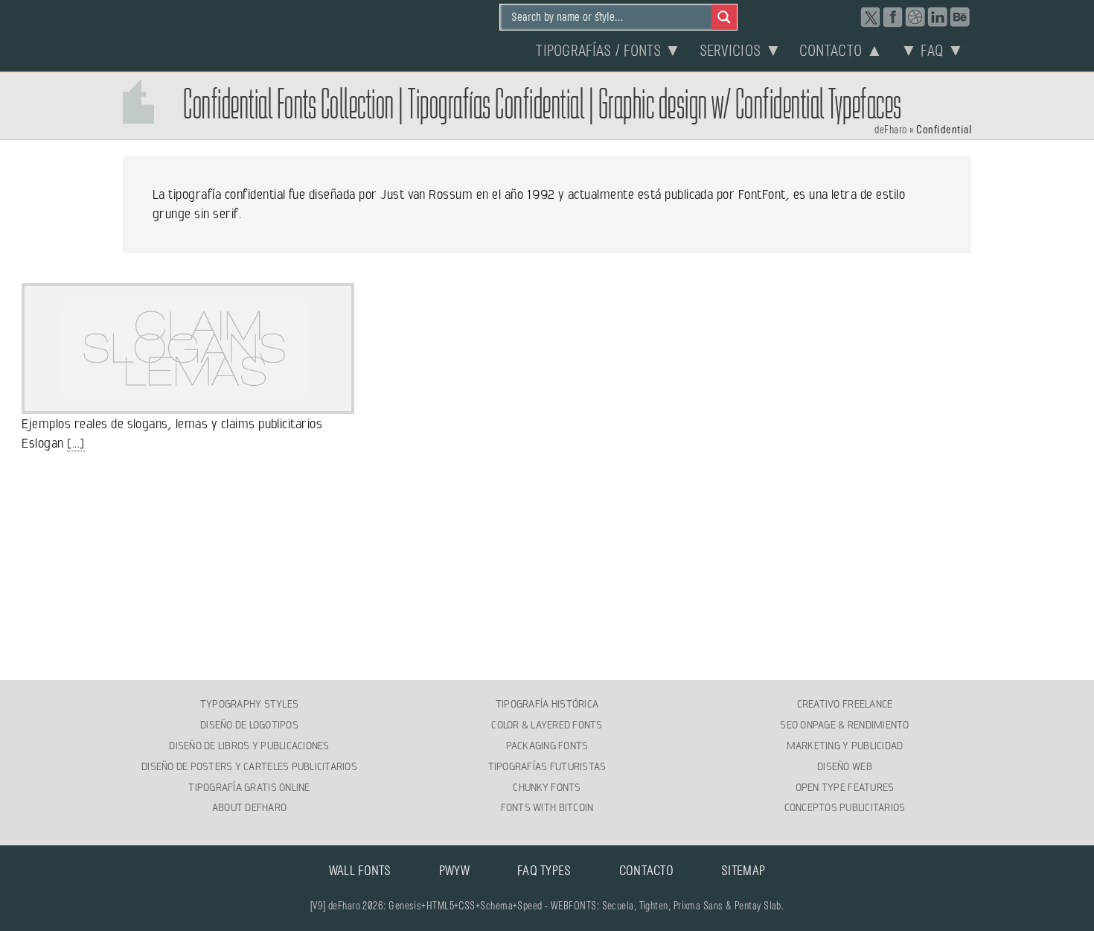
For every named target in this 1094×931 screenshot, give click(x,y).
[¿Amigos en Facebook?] (893, 17)
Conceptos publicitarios (845, 807)
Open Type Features (845, 787)
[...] (75, 443)
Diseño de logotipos (249, 725)
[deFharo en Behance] (960, 17)
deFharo (890, 130)
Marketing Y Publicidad (845, 746)
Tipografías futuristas (547, 766)
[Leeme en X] (871, 17)
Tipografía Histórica (547, 704)
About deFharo (249, 807)
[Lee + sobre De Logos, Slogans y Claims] (188, 405)
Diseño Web (844, 766)
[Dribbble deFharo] (915, 17)
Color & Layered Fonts (546, 725)
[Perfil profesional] (938, 17)
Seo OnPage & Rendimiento (844, 725)
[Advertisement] (547, 567)
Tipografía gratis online (249, 787)
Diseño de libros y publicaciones (249, 746)
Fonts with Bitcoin (547, 807)
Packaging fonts (547, 746)
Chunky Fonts (546, 787)
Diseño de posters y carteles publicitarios (249, 766)
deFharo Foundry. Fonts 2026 (202, 33)
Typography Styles (249, 704)
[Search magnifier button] (724, 17)
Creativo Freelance (845, 704)
